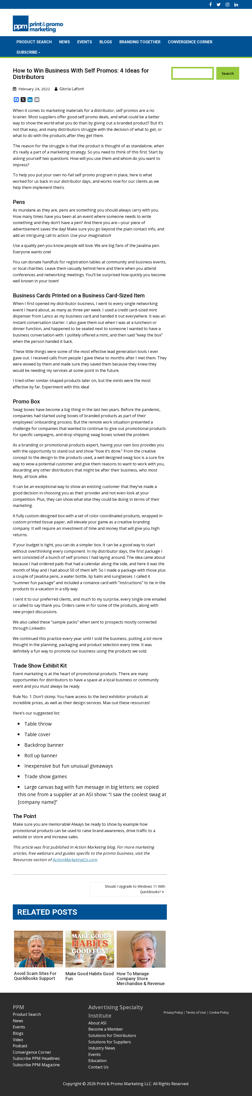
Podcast (20, 1046)
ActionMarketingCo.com (74, 859)
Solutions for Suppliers (109, 1042)
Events (84, 42)
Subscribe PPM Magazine (36, 1064)
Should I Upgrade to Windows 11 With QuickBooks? (135, 889)
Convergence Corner (190, 42)
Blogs (105, 42)
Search (228, 73)
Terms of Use (196, 1012)
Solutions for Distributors (112, 1035)
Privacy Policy (173, 1012)
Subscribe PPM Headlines (36, 1058)
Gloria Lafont (72, 88)
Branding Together (139, 42)
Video (18, 1039)
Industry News (101, 1048)
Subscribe (26, 52)
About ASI (97, 1023)
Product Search (34, 42)
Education (97, 1060)
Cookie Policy (219, 1012)
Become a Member (105, 1029)
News (64, 42)
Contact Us (98, 1067)
